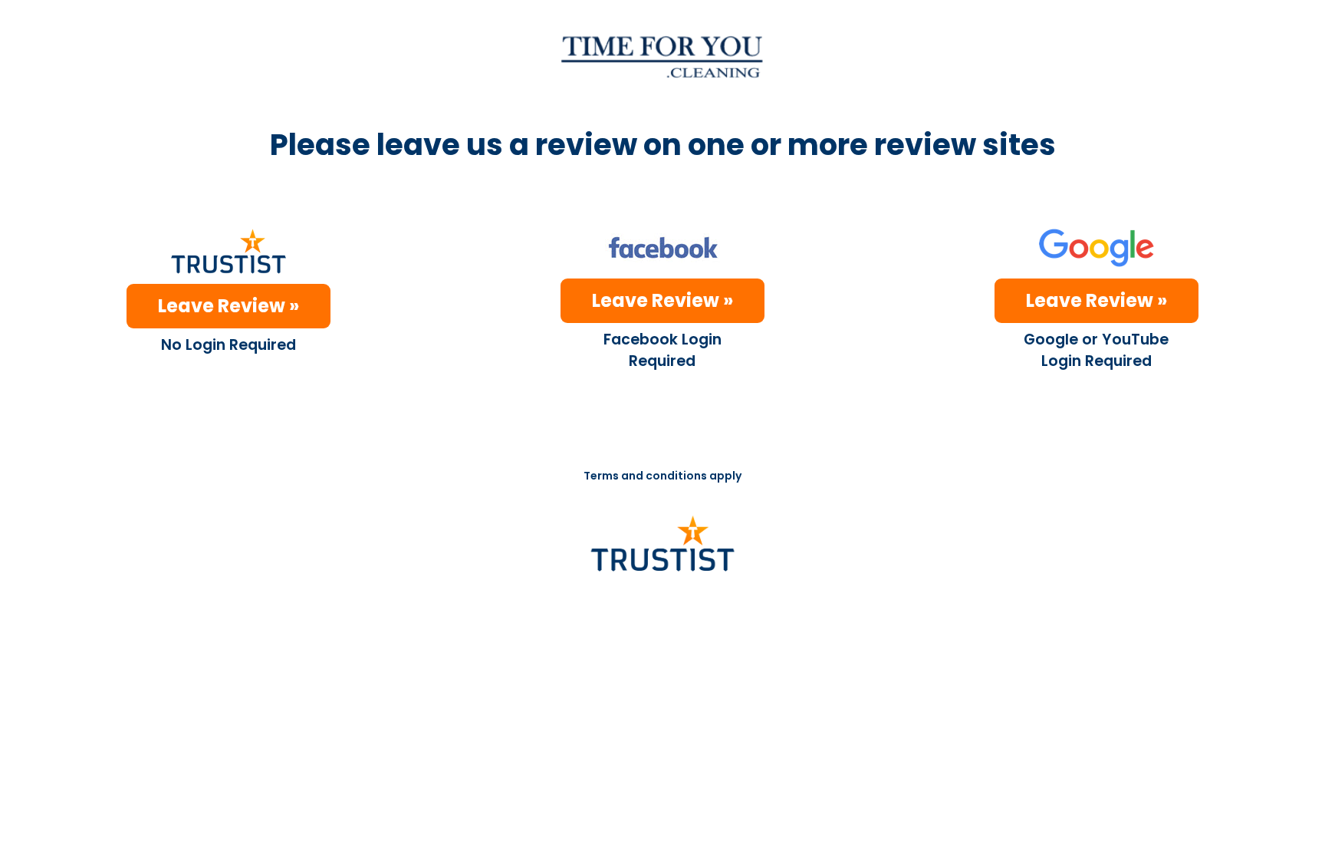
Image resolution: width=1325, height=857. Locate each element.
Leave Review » (228, 305)
